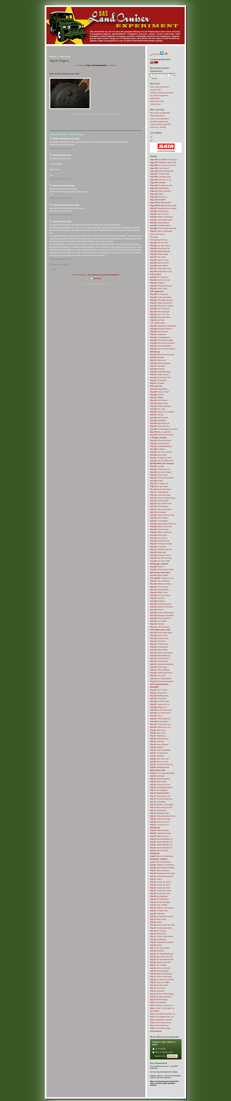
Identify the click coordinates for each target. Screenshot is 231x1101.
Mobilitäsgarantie (159, 767)
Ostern (156, 879)
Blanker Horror (159, 263)
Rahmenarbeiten (159, 870)
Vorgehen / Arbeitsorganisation (161, 93)
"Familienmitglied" (160, 225)
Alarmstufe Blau (159, 850)
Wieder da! (158, 360)
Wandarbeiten (159, 188)
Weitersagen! (155, 98)
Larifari (156, 922)
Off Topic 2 (158, 641)
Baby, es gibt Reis (160, 432)
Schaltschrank (159, 174)
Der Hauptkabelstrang (161, 954)
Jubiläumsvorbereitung (162, 865)
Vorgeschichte (155, 90)
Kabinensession (159, 836)
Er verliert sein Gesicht (162, 979)
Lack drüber (158, 621)
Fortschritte (158, 698)
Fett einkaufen (159, 506)
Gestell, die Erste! (160, 893)
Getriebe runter (159, 701)
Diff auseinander (160, 670)
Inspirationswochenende (162, 873)
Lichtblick (157, 383)
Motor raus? (158, 730)
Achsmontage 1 (159, 590)
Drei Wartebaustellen (161, 340)
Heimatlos (157, 756)
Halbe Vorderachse (161, 303)
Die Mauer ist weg (161, 185)
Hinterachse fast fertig (162, 515)
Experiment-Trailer (157, 101)
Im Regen (157, 449)
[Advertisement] (96, 51)
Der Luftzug (157, 931)
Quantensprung (159, 739)
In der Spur (158, 547)
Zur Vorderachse (160, 713)
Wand (156, 194)
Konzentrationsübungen (162, 773)
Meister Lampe (159, 260)
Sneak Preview (159, 374)
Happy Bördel (159, 266)
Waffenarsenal (159, 696)
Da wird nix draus (160, 555)
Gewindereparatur (160, 604)
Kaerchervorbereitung (161, 856)
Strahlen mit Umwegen (162, 804)
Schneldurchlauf (163, 205)
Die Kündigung (159, 790)
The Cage (157, 409)
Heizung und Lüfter (160, 962)
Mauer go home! (160, 191)
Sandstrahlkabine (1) (161, 848)
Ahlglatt (156, 397)
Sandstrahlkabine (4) (161, 839)
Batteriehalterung (160, 251)
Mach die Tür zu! (160, 180)
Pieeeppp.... (154, 237)
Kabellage (158, 182)
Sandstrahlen (158, 810)
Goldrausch (158, 334)
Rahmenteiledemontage (162, 868)
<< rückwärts (79, 65)
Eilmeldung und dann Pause (160, 489)
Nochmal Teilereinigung (162, 994)
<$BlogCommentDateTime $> (61, 148)
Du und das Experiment (159, 95)
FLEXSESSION (159, 899)
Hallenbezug (158, 736)
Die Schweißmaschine (161, 959)
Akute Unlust (158, 782)
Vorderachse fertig (160, 458)
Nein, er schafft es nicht (164, 1052)
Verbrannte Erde (160, 248)
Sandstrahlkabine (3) (161, 842)
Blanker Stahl (159, 403)
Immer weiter (158, 289)
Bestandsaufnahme (161, 329)
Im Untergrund (159, 753)
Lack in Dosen (159, 587)
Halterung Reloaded (161, 653)
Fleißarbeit (157, 914)
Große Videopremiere (162, 613)
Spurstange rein (160, 423)
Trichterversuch (159, 825)
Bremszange (158, 667)
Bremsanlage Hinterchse (163, 524)
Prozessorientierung (161, 799)
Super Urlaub (159, 475)
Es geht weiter (159, 486)
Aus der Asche (159, 214)
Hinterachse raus (160, 727)
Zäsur (156, 716)
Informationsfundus (157, 116)
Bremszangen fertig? (161, 569)
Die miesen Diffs (160, 561)
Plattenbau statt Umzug (163, 162)
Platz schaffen (158, 905)
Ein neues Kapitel (160, 948)
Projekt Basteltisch (161, 297)
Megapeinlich (158, 389)
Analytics (156, 747)
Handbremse (158, 939)
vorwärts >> (113, 65)
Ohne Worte (158, 455)
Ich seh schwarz (160, 595)
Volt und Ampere (159, 971)
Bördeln (156, 610)
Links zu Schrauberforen (159, 119)
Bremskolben (159, 650)
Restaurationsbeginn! (161, 681)
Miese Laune (158, 934)
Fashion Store (155, 104)
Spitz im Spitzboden (161, 231)
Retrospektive (159, 418)
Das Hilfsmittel (158, 896)
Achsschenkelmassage (162, 498)
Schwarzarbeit (159, 501)
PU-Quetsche (159, 277)
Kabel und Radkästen (161, 974)
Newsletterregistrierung (159, 121)
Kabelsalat (157, 776)
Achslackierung (159, 541)
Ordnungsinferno (160, 337)
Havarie (156, 415)
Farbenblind (157, 802)
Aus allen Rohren (160, 246)
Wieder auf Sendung (161, 217)
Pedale (156, 945)
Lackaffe (157, 466)
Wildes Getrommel (160, 526)
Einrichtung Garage (160, 1028)
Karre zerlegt (158, 690)
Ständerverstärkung (161, 607)
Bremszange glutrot (161, 633)
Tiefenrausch (158, 693)
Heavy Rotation (159, 744)
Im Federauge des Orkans (164, 429)
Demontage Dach (159, 1025)
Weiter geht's (158, 535)
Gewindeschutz (159, 443)
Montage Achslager (161, 544)
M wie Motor (158, 380)
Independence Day (161, 271)
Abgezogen (158, 552)
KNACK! (157, 395)
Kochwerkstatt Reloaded (163, 228)
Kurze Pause (158, 538)
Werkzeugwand (159, 312)
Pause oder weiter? (157, 234)
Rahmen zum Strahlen (162, 412)
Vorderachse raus (160, 724)
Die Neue (157, 320)
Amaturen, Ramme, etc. (162, 1005)
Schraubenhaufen (160, 346)
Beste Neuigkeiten (160, 750)
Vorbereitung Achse (161, 673)
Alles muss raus (159, 759)
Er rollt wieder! (159, 294)
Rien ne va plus (159, 762)
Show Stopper (159, 518)
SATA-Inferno (159, 400)
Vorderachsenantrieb (161, 664)
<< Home (53, 269)
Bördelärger (158, 420)
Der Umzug (157, 988)
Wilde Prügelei (159, 575)
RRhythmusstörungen (162, 354)
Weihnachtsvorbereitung (163, 326)
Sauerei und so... (160, 704)
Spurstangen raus (160, 796)
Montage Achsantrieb (161, 615)
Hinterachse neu (160, 469)
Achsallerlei (158, 512)
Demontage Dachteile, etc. (163, 1014)
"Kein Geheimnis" (160, 719)
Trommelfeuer (159, 521)
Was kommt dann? (161, 509)
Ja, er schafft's (160, 1049)
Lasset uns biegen (160, 472)
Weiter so (157, 567)
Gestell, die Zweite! (160, 891)
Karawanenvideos (160, 317)
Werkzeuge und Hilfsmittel (160, 113)
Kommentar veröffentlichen (60, 264)
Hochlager (157, 366)
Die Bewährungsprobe (161, 876)
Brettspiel (157, 369)
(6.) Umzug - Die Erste (163, 165)
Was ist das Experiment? (159, 87)
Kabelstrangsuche (160, 779)
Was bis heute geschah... (163, 925)
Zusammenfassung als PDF (160, 124)
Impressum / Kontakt (158, 127)
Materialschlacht (159, 813)
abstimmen (172, 1056)
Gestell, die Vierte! (160, 885)
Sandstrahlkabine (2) (161, 845)
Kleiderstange (159, 254)
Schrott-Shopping (160, 902)
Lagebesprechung (160, 833)
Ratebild (157, 357)
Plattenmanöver (159, 223)
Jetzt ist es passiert (161, 452)
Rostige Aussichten (161, 286)
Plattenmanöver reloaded (163, 208)
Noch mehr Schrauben (162, 343)
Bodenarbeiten (159, 211)
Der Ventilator (158, 965)
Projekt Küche (159, 644)
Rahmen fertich (159, 392)
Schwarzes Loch (162, 578)
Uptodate (160, 202)
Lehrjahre (157, 283)
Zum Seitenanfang (79, 275)
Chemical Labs (159, 529)
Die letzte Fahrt (159, 985)
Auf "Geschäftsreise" (161, 461)
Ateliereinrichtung (160, 372)
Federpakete (159, 721)
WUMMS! (158, 200)
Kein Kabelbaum (160, 581)
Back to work (159, 635)
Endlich (156, 481)
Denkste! (157, 624)
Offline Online (159, 592)
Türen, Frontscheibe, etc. (162, 1008)
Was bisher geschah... (162, 807)
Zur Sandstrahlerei (160, 678)
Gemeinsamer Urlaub (161, 916)
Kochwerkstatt (159, 638)
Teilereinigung (158, 1002)
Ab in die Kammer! (160, 618)
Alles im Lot (158, 197)
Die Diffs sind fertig (161, 558)
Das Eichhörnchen (161, 503)
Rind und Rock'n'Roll (161, 435)
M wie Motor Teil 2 (160, 377)
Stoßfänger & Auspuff (161, 1020)
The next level (159, 243)
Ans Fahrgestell (159, 309)
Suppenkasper (159, 492)
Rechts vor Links (160, 280)
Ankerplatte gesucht (161, 300)
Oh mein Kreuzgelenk (162, 478)
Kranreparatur (159, 647)
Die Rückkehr (159, 331)
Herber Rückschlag (160, 976)
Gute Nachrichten (160, 440)
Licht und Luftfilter (160, 982)
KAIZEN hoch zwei (161, 549)
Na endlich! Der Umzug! (163, 160)
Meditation (157, 601)
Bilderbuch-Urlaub (160, 584)
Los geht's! (158, 675)
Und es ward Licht (160, 968)
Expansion (157, 991)
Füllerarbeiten (159, 661)
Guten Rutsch (159, 168)
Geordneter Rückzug (161, 764)
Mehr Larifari (158, 919)
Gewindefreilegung (161, 446)
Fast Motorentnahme (161, 787)
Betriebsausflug (158, 999)
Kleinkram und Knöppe (162, 908)
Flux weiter (158, 257)
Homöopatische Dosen (159, 240)
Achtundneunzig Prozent (162, 816)
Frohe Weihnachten (157, 323)
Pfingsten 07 (158, 707)
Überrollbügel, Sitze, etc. (162, 1017)
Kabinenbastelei (159, 830)
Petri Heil (157, 598)
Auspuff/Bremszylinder (162, 942)
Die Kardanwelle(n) (160, 862)
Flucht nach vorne (160, 785)
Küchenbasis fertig (161, 220)
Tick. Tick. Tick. (160, 314)
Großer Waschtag (160, 819)
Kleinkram (157, 951)
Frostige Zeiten (159, 911)
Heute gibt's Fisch (160, 268)
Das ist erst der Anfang (162, 349)
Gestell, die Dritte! (160, 888)
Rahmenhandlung (160, 406)
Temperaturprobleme (161, 928)
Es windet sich (159, 483)
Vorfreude (157, 741)
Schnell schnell (159, 658)
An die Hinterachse (161, 710)
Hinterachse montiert (161, 306)
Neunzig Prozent (159, 822)
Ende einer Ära (159, 426)
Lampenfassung (160, 177)
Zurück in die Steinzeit (161, 936)
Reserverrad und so (160, 1022)
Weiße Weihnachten (162, 171)
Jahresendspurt (160, 627)
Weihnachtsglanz (160, 363)
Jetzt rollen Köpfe (160, 495)
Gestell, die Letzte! (160, 882)
